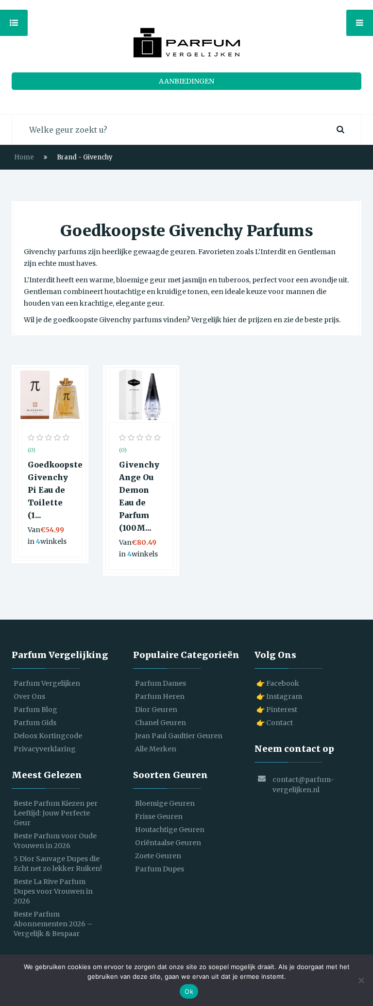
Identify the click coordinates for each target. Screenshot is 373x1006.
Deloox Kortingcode (48, 735)
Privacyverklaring (45, 749)
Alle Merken (155, 749)
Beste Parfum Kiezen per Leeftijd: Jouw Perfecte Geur (56, 813)
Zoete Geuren (158, 855)
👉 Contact (274, 722)
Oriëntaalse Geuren (168, 842)
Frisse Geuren (159, 816)
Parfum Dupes (159, 869)
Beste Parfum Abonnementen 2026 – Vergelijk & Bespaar (53, 924)
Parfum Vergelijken (47, 683)
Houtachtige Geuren (169, 829)
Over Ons (29, 696)
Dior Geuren (156, 709)
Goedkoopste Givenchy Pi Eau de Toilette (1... (50, 490)
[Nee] (361, 980)
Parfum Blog (35, 709)
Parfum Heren (160, 696)
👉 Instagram (279, 696)
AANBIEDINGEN (186, 81)
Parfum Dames (160, 683)
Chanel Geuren (160, 722)
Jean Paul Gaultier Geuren (178, 735)
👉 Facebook (277, 683)
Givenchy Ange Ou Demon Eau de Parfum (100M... (139, 496)
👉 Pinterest (276, 709)
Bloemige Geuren (165, 803)
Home (24, 157)
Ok (189, 991)
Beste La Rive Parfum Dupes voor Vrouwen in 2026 (53, 891)
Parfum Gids (35, 722)
